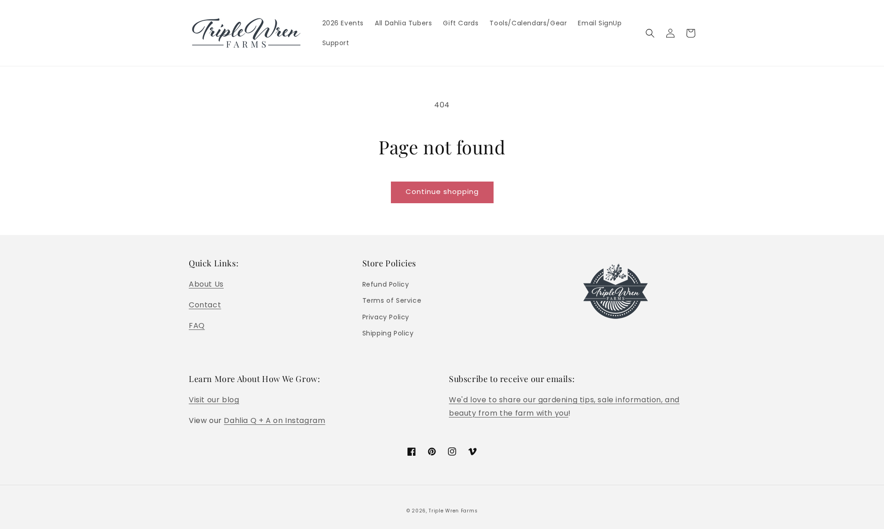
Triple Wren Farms (453, 510)
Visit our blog (214, 399)
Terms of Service (392, 300)
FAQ (197, 325)
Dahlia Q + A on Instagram (274, 420)
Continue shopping (442, 191)
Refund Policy (385, 284)
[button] (650, 33)
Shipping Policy (388, 333)
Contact (205, 305)
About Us (206, 284)
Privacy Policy (385, 317)
